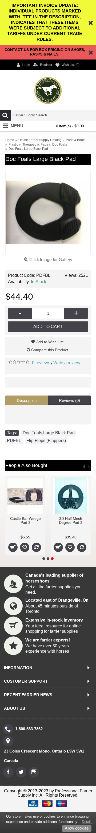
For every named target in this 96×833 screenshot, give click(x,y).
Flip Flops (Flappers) (46, 440)
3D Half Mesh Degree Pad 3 (76, 520)
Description (27, 400)
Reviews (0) (69, 400)
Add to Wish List (49, 342)
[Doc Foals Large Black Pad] (48, 212)
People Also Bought (26, 465)
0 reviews (41, 362)
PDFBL (14, 440)
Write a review (66, 362)
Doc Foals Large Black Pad (49, 433)
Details (87, 822)
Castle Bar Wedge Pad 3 (31, 520)
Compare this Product (49, 350)
